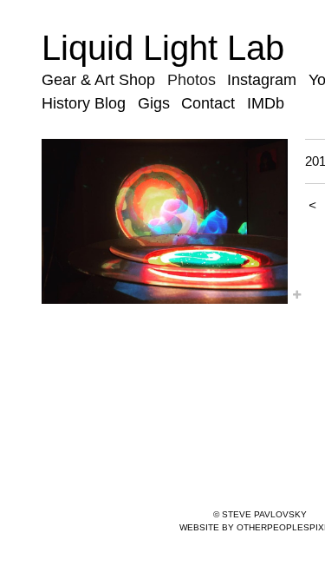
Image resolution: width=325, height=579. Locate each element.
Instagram (261, 80)
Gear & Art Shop (98, 80)
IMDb (265, 103)
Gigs (154, 103)
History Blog (84, 103)
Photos (191, 80)
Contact (208, 103)
